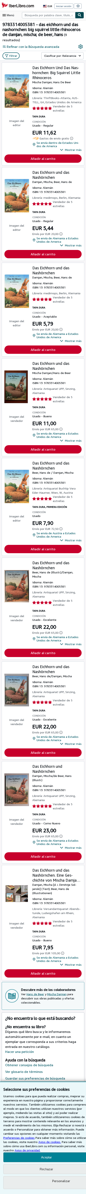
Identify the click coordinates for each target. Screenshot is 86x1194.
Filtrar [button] (13, 55)
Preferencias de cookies (19, 1137)
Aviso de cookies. (49, 1142)
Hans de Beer (35, 994)
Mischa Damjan (57, 994)
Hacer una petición (19, 1052)
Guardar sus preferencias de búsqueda (35, 1078)
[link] (80, 46)
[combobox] (48, 15)
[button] (71, 150)
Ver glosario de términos (24, 1072)
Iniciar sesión (63, 6)
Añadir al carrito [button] (43, 159)
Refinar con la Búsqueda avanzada (33, 47)
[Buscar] (79, 15)
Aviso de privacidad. (27, 1150)
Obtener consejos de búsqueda (29, 1065)
